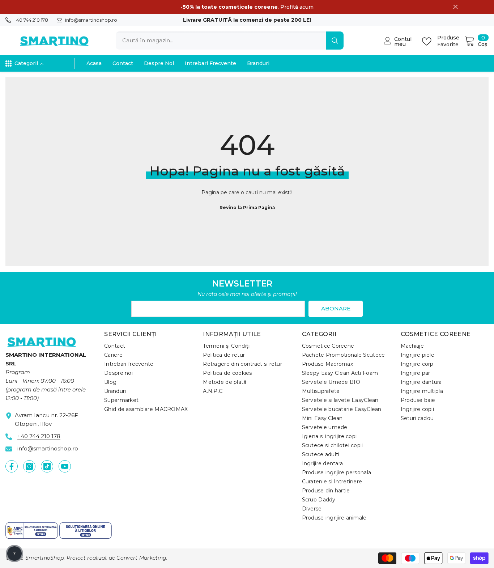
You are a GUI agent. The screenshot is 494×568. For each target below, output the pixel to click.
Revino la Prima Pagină (247, 207)
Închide (455, 7)
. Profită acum (247, 7)
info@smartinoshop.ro (91, 20)
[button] (14, 553)
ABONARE (335, 308)
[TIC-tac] (47, 466)
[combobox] (221, 40)
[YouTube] (65, 466)
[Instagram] (29, 466)
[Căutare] (230, 40)
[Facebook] (11, 466)
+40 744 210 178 (31, 20)
